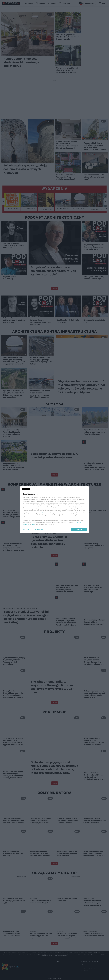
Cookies (33, 524)
